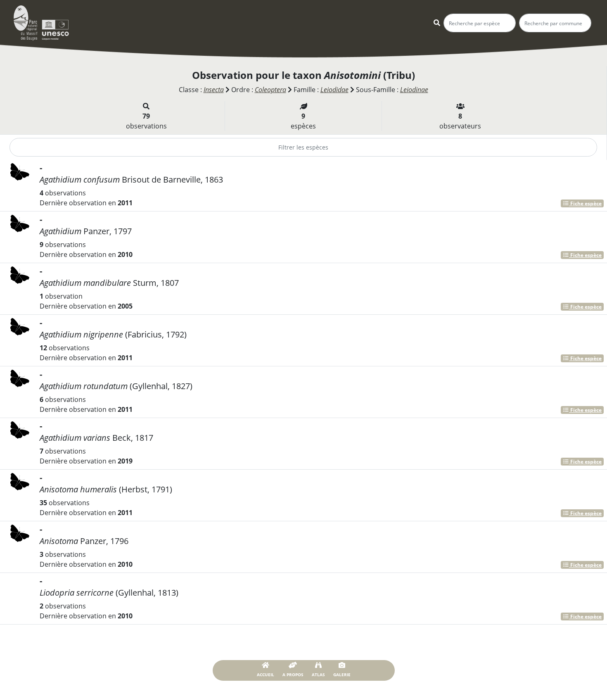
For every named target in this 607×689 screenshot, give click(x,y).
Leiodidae (334, 89)
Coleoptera (270, 89)
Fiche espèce (585, 203)
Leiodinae (414, 89)
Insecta (214, 89)
